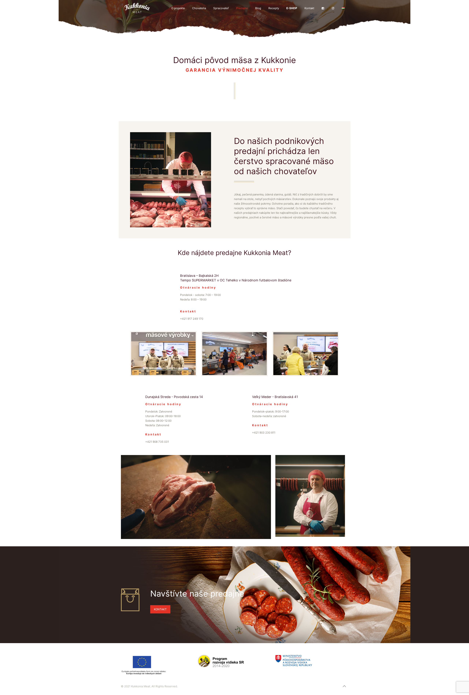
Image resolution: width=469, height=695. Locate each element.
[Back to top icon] (344, 686)
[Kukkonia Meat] (137, 8)
